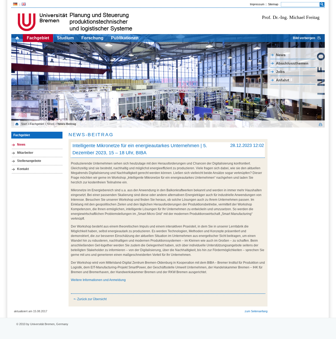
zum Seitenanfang (256, 311)
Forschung (92, 38)
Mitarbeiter (25, 152)
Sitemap (273, 4)
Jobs (280, 72)
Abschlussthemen (292, 63)
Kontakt (23, 169)
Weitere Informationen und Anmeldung (98, 280)
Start (24, 123)
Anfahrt (282, 80)
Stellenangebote (29, 160)
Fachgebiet (38, 38)
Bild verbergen (304, 38)
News (281, 55)
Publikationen (125, 38)
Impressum (257, 4)
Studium (65, 38)
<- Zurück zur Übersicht (90, 299)
